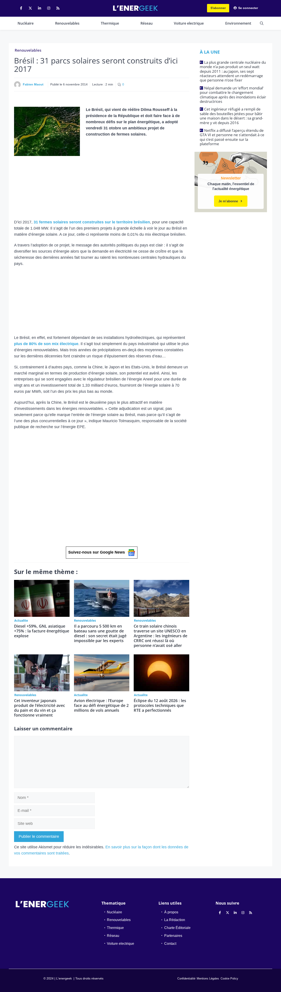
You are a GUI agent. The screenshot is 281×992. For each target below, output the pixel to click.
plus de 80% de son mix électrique (46, 344)
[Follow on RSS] (57, 8)
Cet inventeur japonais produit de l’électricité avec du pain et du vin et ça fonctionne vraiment (39, 708)
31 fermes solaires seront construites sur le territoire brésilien (92, 222)
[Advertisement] (101, 186)
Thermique (110, 23)
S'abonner (218, 8)
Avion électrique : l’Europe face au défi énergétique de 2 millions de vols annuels (101, 705)
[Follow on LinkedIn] (39, 8)
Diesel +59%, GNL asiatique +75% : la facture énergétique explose (41, 630)
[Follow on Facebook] (21, 8)
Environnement (238, 23)
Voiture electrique (189, 23)
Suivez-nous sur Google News (96, 552)
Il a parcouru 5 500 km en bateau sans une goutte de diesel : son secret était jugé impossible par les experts (100, 633)
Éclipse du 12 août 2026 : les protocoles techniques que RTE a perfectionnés (160, 705)
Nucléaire (26, 23)
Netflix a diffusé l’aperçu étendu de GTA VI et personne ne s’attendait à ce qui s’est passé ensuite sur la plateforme (232, 137)
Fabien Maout (33, 84)
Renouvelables (67, 23)
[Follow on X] (30, 8)
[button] (262, 23)
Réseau (146, 23)
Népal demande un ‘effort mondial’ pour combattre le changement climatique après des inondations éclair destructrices (233, 94)
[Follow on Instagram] (48, 8)
